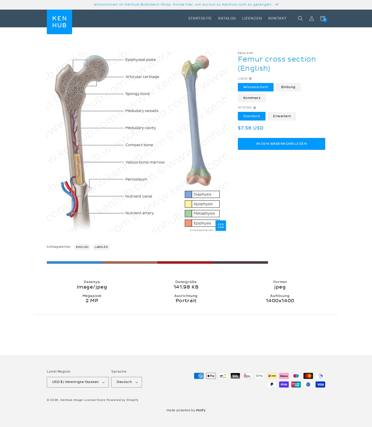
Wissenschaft (255, 87)
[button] (300, 18)
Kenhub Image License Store (83, 400)
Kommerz (252, 98)
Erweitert (282, 116)
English (82, 247)
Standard (251, 116)
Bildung (288, 87)
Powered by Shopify (123, 400)
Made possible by (186, 410)
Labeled (101, 247)
